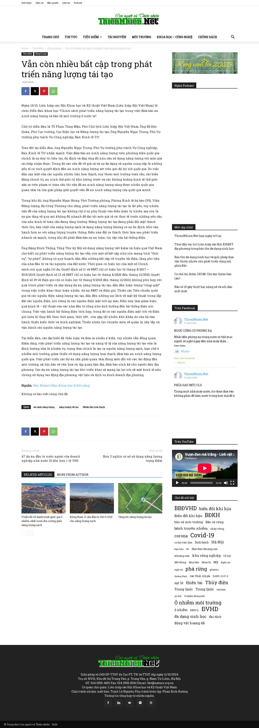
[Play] (177, 483)
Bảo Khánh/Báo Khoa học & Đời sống (61, 385)
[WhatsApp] (53, 91)
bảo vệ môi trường (188, 522)
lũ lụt (227, 556)
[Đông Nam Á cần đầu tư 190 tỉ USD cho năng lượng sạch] (92, 498)
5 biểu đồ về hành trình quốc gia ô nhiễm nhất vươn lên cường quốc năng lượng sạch (42, 521)
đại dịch (215, 617)
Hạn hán (179, 549)
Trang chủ (50, 37)
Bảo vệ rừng (215, 522)
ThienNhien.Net (196, 319)
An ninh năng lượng (44, 406)
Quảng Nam (180, 576)
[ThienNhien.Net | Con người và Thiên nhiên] (129, 19)
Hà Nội (217, 542)
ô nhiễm (181, 610)
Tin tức (71, 37)
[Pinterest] (44, 91)
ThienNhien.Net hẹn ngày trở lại (198, 236)
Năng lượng (54, 48)
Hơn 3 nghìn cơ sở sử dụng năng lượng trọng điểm (132, 458)
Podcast (78, 2)
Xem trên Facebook (184, 358)
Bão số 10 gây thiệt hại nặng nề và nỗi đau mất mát (203, 289)
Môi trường (141, 37)
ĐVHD (210, 609)
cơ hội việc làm (183, 542)
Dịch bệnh (202, 542)
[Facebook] (25, 91)
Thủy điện (216, 582)
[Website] (151, 703)
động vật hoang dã (189, 623)
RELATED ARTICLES (38, 475)
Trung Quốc (204, 589)
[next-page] (30, 533)
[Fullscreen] (232, 483)
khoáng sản (182, 556)
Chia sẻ (181, 362)
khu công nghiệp (206, 555)
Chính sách (207, 37)
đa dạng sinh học (190, 616)
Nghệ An (225, 562)
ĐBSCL (194, 610)
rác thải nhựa (200, 576)
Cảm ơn (39, 2)
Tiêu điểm (91, 37)
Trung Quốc (183, 589)
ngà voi (178, 569)
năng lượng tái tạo (69, 406)
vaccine (221, 589)
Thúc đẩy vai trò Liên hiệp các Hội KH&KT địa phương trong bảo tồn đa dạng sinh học (204, 246)
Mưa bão (194, 562)
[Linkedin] (119, 703)
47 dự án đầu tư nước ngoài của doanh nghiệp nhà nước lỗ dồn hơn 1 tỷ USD (50, 458)
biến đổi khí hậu (215, 509)
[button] (233, 37)
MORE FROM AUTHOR (72, 475)
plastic (214, 569)
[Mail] (129, 703)
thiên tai (194, 582)
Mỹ (215, 562)
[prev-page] (24, 533)
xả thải (178, 596)
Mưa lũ (206, 562)
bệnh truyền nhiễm (191, 528)
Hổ (187, 549)
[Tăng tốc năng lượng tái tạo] (140, 498)
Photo (185, 351)
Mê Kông (180, 562)
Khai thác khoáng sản (205, 549)
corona (181, 536)
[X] (35, 91)
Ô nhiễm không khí (194, 596)
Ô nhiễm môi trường (197, 602)
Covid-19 (202, 535)
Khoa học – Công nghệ (174, 37)
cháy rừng (217, 528)
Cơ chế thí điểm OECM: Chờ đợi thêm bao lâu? (202, 276)
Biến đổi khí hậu (188, 516)
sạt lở (178, 583)
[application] (205, 468)
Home (24, 48)
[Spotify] (140, 703)
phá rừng (196, 569)
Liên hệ (66, 2)
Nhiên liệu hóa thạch (94, 406)
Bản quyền (52, 2)
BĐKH (212, 515)
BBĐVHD (185, 508)
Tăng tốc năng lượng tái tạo (135, 517)
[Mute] (226, 483)
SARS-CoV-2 (220, 576)
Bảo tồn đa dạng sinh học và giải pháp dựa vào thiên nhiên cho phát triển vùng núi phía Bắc (204, 261)
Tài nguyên (117, 37)
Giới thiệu (26, 2)
